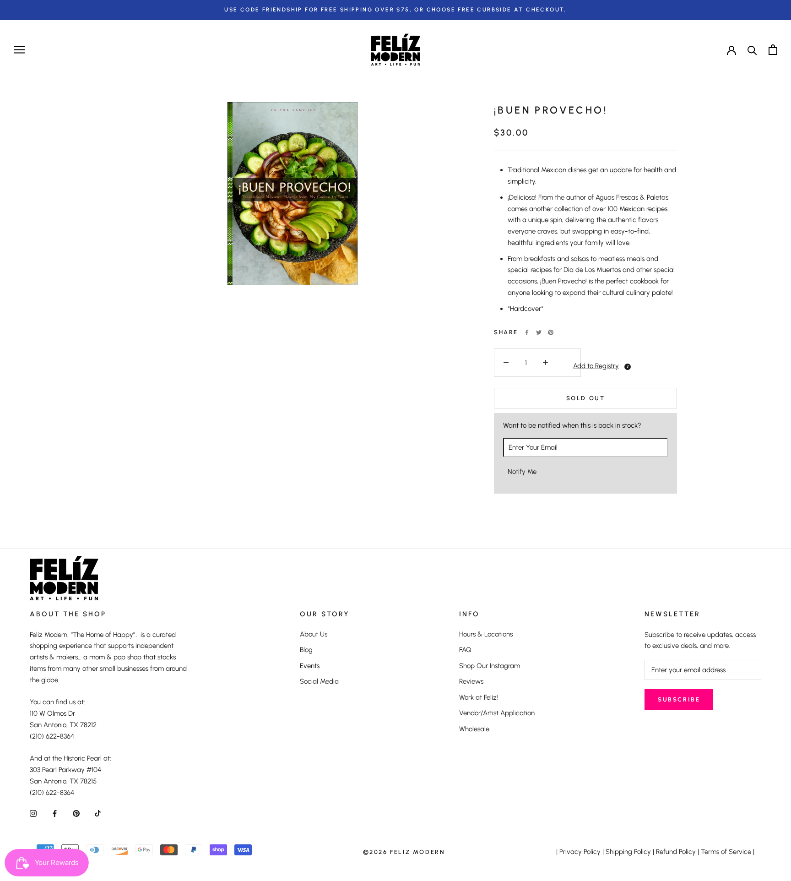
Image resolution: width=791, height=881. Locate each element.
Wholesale (474, 729)
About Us (313, 634)
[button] (568, 366)
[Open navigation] (19, 50)
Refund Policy (676, 852)
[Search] (752, 49)
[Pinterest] (550, 332)
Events (310, 666)
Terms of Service (726, 852)
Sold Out (585, 398)
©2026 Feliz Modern (404, 851)
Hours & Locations (486, 634)
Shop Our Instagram (489, 666)
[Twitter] (539, 332)
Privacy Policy (580, 852)
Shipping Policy (628, 852)
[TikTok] (97, 813)
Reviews (471, 681)
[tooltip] (627, 367)
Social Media (319, 681)
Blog (306, 650)
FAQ (465, 650)
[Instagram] (33, 813)
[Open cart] (773, 49)
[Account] (731, 49)
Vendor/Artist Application (497, 713)
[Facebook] (527, 332)
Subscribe (679, 699)
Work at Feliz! (478, 697)
